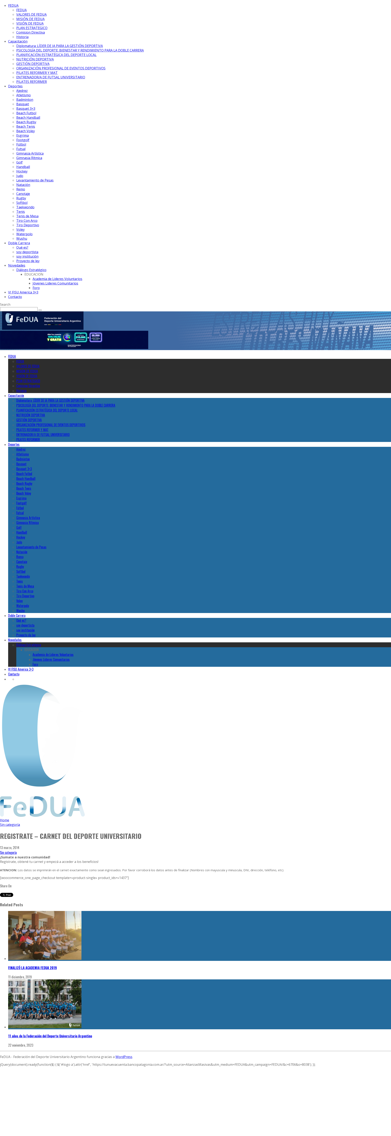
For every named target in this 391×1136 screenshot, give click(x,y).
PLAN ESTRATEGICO (31, 28)
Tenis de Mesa (27, 216)
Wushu (21, 238)
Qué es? (22, 247)
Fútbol (21, 144)
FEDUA (13, 5)
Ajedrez (22, 90)
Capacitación (17, 41)
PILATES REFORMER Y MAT (37, 72)
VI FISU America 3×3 (23, 292)
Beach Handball (28, 117)
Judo (19, 176)
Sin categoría (8, 852)
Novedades (16, 265)
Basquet (22, 104)
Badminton (24, 99)
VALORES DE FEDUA (31, 14)
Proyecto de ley (28, 261)
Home (4, 820)
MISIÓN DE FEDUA (30, 19)
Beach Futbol (26, 113)
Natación (23, 184)
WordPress (123, 1057)
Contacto (15, 296)
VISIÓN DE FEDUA (30, 23)
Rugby (21, 198)
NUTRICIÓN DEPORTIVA (35, 59)
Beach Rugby (26, 122)
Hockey (21, 171)
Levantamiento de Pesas (35, 180)
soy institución (27, 256)
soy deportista (27, 252)
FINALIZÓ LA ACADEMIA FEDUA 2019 (32, 967)
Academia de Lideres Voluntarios (57, 279)
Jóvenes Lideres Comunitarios (55, 283)
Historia (22, 37)
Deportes (15, 86)
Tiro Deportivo (27, 225)
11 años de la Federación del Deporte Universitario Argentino (50, 1036)
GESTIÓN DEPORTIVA (32, 64)
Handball (23, 167)
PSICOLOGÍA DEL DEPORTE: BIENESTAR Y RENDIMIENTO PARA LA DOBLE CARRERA (80, 50)
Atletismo (23, 95)
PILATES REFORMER (31, 81)
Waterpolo (24, 234)
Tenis (20, 211)
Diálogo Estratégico (31, 270)
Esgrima (22, 135)
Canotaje (23, 193)
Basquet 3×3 (25, 108)
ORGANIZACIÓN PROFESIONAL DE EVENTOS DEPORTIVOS (60, 68)
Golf (19, 162)
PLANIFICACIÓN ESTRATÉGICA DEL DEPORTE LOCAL (56, 55)
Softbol (21, 202)
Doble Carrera (19, 243)
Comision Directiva (30, 32)
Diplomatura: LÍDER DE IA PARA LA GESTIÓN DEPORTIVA (59, 46)
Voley (20, 229)
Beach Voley (25, 131)
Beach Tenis (25, 126)
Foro (36, 288)
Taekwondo (25, 207)
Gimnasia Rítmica (29, 158)
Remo (20, 189)
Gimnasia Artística (30, 153)
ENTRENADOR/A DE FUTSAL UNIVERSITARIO (50, 77)
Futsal (20, 149)
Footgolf (22, 140)
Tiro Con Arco (26, 220)
